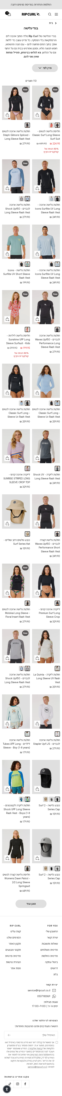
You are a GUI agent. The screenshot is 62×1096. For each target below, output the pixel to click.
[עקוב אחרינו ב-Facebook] (25, 1084)
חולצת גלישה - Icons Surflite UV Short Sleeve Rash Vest (16, 274)
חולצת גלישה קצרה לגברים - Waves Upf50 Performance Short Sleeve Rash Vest (47, 546)
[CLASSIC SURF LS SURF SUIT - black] (57, 125)
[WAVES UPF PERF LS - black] (57, 329)
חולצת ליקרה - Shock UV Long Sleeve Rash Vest (46, 476)
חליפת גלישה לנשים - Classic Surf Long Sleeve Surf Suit (46, 135)
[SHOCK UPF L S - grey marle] (21, 198)
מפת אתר (16, 968)
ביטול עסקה (51, 962)
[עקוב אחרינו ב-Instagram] (17, 1084)
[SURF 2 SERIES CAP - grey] (51, 799)
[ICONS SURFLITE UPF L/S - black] (57, 198)
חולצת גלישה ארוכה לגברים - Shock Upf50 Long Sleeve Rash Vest (17, 208)
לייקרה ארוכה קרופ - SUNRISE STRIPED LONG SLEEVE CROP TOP (16, 478)
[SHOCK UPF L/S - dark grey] (57, 468)
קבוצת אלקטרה (35, 1048)
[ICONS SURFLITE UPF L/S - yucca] (51, 198)
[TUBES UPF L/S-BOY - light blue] (27, 734)
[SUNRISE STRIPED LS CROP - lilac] (27, 468)
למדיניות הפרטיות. (38, 1054)
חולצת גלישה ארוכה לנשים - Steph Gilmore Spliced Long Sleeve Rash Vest (16, 135)
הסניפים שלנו (14, 937)
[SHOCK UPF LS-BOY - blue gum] (21, 799)
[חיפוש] (49, 14)
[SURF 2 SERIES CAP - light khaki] (45, 799)
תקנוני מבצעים (13, 949)
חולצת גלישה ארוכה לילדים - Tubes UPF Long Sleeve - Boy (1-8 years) (16, 744)
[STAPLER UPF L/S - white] (57, 734)
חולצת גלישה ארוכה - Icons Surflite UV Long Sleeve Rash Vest (47, 208)
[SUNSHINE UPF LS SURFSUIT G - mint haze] (27, 329)
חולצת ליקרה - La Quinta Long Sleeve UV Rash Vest (46, 678)
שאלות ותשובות (50, 943)
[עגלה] (9, 14)
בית (51, 23)
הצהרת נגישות (13, 962)
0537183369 (43, 996)
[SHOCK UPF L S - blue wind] (27, 198)
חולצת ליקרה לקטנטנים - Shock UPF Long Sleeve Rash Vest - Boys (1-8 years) (17, 811)
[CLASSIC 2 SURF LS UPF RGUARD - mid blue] (57, 403)
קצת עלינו (16, 931)
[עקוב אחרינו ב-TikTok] (10, 1084)
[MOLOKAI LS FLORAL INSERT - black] (27, 603)
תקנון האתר (15, 943)
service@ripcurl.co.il (39, 990)
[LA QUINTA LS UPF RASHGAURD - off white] (57, 668)
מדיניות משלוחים (49, 949)
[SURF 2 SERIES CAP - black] (57, 799)
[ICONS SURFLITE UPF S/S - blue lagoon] (27, 264)
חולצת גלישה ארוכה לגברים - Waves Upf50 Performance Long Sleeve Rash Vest (47, 341)
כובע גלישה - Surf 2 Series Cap (49, 807)
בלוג (55, 974)
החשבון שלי (52, 931)
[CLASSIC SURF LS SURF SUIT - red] (51, 125)
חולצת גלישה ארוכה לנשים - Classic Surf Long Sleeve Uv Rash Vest (46, 413)
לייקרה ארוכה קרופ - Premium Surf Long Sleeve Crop (49, 613)
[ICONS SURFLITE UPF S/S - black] (21, 264)
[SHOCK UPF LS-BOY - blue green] (27, 799)
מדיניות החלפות (50, 956)
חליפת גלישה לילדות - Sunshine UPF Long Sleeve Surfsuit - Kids (18, 339)
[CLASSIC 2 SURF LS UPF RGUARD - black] (51, 403)
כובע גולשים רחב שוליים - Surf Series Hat (17, 542)
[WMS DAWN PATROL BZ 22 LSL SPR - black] (27, 868)
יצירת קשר (52, 937)
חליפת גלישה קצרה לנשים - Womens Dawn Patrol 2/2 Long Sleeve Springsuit (16, 880)
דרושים (54, 968)
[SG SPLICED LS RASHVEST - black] (27, 125)
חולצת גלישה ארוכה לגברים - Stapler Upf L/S (46, 742)
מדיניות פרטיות (13, 956)
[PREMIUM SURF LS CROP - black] (57, 603)
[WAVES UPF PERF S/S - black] (57, 533)
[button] (7, 1089)
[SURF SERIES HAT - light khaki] (27, 533)
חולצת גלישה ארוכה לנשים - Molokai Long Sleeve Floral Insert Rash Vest (16, 613)
